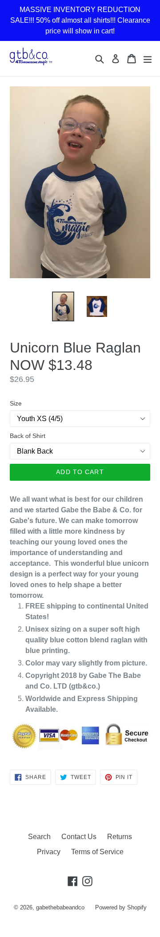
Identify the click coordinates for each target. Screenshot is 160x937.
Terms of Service (97, 852)
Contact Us (78, 836)
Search (39, 836)
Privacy (48, 852)
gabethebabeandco (60, 907)
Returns (119, 836)
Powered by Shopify (121, 907)
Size (16, 403)
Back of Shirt (27, 435)
